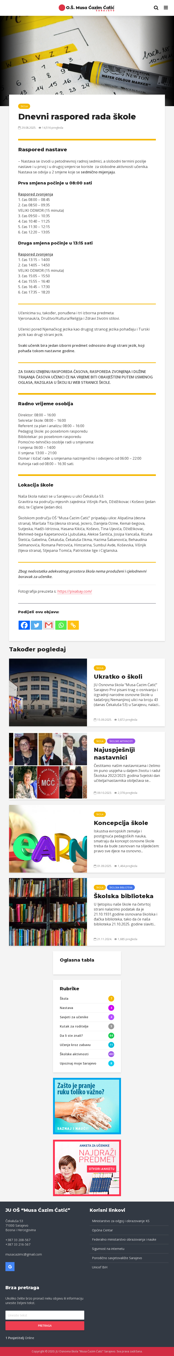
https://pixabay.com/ (74, 591)
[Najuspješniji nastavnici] (48, 765)
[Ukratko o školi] (48, 692)
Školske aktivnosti (121, 741)
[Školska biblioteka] (48, 911)
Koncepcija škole (121, 823)
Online (19, 1338)
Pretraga (45, 1326)
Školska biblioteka (120, 887)
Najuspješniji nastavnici (114, 753)
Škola (24, 106)
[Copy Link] (73, 625)
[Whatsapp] (61, 625)
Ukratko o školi (118, 676)
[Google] (9, 1266)
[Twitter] (36, 625)
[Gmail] (48, 625)
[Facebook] (24, 625)
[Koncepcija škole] (48, 838)
